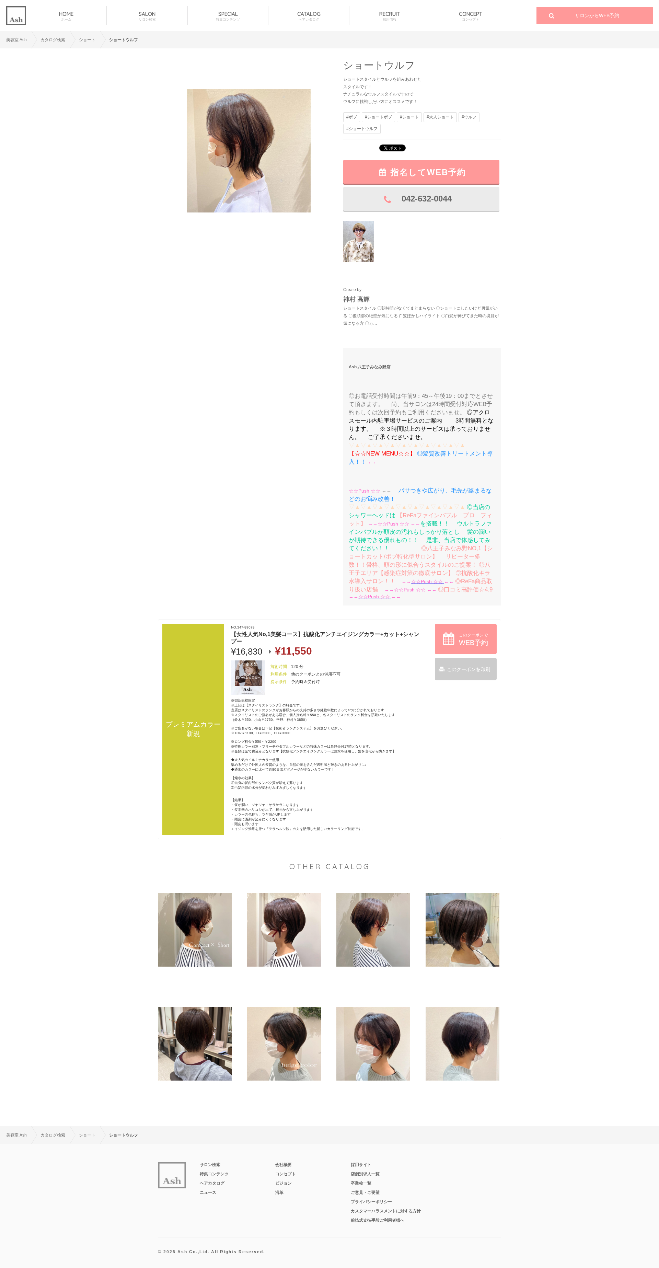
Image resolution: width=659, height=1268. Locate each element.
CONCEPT (470, 16)
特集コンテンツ (214, 1174)
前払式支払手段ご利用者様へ (377, 1220)
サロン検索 (210, 1164)
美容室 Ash (16, 39)
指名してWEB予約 (428, 172)
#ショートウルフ (362, 128)
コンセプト (285, 1174)
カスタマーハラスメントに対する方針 (386, 1211)
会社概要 (283, 1164)
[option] (249, 150)
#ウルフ (469, 117)
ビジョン (283, 1183)
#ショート (409, 117)
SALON (147, 16)
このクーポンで (473, 639)
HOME (66, 16)
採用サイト (361, 1164)
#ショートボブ (378, 117)
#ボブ (351, 117)
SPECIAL (228, 16)
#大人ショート (440, 117)
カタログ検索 (53, 39)
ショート (87, 39)
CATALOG (309, 16)
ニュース (208, 1192)
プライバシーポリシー (371, 1201)
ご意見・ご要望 (365, 1192)
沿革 (279, 1192)
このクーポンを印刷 (468, 669)
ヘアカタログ (212, 1183)
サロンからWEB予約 (597, 15)
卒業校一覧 (361, 1183)
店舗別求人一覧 (365, 1174)
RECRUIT (389, 16)
